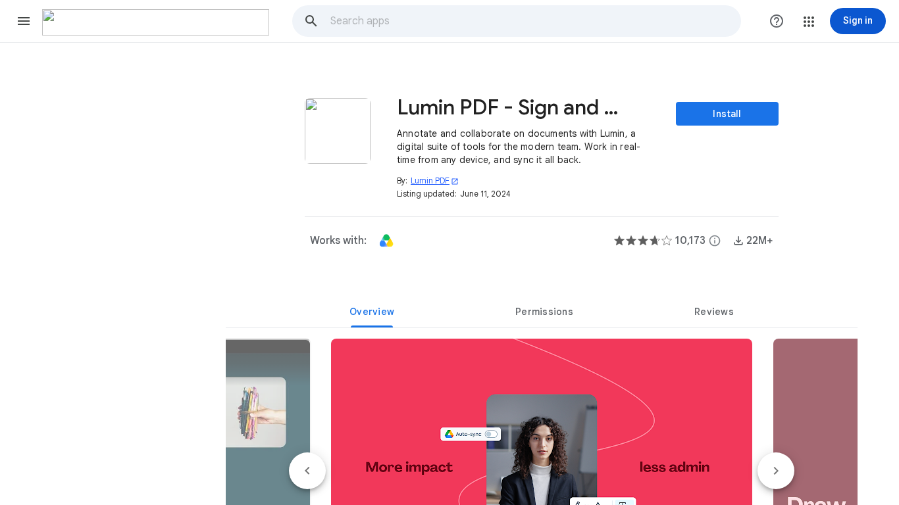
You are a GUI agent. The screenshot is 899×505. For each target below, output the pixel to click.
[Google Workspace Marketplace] (155, 22)
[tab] (372, 311)
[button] (23, 21)
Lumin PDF (435, 180)
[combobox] (535, 21)
